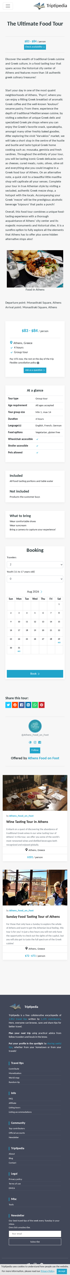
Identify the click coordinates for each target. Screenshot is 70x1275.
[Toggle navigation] (8, 6)
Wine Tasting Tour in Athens (27, 822)
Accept (61, 1271)
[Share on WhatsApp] (35, 705)
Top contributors (17, 1128)
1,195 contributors (50, 1019)
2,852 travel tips (18, 1019)
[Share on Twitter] (8, 705)
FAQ (11, 1099)
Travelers (11, 557)
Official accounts (17, 1133)
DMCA (12, 1188)
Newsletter (14, 1137)
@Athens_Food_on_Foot (35, 735)
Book (33, 673)
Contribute (14, 1069)
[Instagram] (35, 742)
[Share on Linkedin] (28, 705)
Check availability (34, 47)
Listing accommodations (20, 1112)
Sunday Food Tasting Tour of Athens (33, 917)
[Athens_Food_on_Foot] (35, 725)
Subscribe (35, 1242)
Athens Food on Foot (43, 758)
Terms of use (15, 1184)
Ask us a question (34, 370)
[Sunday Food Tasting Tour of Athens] (35, 887)
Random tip (14, 1082)
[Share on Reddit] (15, 705)
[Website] (30, 742)
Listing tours (14, 1107)
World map (14, 1078)
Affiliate (12, 1103)
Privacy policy (15, 1179)
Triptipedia (56, 6)
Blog (11, 1158)
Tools (11, 1205)
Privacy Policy (47, 1271)
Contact (12, 1163)
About (12, 1154)
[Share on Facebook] (22, 705)
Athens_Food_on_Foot (21, 816)
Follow (35, 750)
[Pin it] (42, 705)
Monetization (15, 1073)
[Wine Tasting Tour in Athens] (35, 793)
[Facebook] (39, 742)
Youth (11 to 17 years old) (21, 572)
